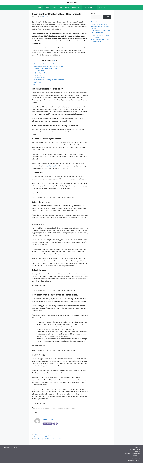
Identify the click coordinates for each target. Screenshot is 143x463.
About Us (137, 447)
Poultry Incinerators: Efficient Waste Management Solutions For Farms (100, 26)
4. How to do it (40, 75)
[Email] (57, 424)
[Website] (54, 424)
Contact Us (137, 451)
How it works (37, 82)
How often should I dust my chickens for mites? (48, 80)
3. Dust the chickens (42, 73)
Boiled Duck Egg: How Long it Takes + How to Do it (49, 439)
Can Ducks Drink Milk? (40, 437)
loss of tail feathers (51, 166)
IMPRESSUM (136, 456)
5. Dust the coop (40, 77)
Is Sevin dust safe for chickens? (43, 64)
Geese (67, 7)
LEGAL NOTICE (136, 458)
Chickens (46, 7)
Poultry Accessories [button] (88, 7)
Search (93, 13)
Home (39, 7)
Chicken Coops (95, 22)
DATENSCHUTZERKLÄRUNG (132, 453)
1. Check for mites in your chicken (46, 68)
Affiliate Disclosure (135, 449)
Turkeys (54, 7)
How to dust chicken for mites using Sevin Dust (48, 66)
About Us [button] (101, 7)
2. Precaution (39, 71)
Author (35, 84)
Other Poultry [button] (75, 7)
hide (55, 60)
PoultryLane (71, 2)
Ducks (60, 7)
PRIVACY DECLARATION (133, 460)
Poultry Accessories (46, 435)
